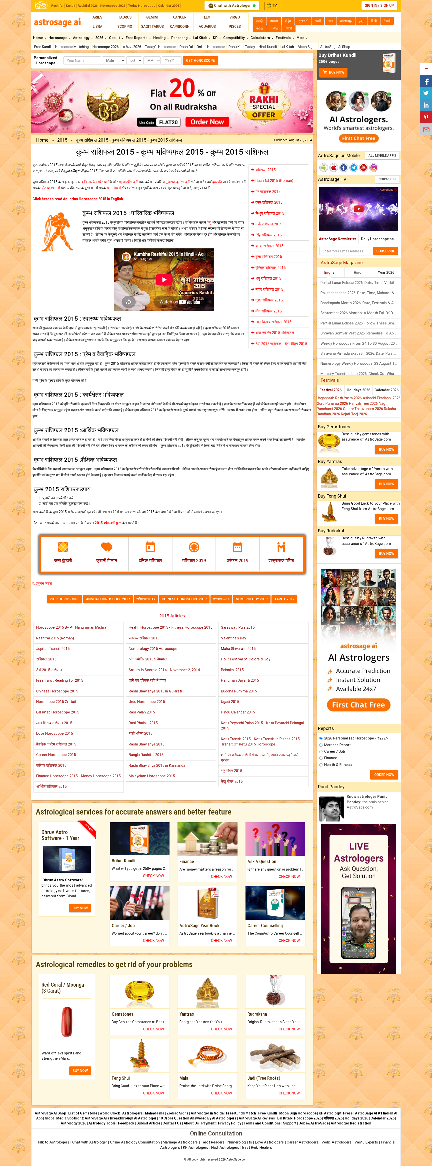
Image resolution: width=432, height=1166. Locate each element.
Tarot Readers (213, 1142)
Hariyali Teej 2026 (364, 403)
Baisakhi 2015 (232, 670)
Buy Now (336, 72)
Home (38, 38)
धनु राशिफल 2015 (267, 278)
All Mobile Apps (382, 155)
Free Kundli (43, 47)
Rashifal (57, 6)
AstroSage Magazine (342, 262)
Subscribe (387, 179)
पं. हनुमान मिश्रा (42, 583)
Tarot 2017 (284, 599)
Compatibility (234, 38)
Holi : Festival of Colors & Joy (245, 659)
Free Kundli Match (241, 1113)
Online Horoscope (210, 47)
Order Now (384, 775)
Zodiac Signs (177, 1113)
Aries (97, 17)
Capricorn (180, 27)
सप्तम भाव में (113, 188)
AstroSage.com (237, 1159)
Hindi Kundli (268, 47)
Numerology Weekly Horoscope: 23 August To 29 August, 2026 (360, 363)
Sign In (371, 6)
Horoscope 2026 (112, 6)
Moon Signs (307, 47)
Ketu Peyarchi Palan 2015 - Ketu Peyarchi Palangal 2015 (262, 725)
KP (215, 38)
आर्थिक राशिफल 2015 (51, 786)
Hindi (358, 272)
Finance (330, 758)
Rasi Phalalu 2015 (143, 723)
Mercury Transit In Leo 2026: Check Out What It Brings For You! (360, 373)
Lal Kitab (287, 47)
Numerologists (240, 1142)
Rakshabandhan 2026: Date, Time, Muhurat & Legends (360, 293)
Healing (159, 38)
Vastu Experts (366, 1142)
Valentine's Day (233, 638)
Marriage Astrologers (181, 1142)
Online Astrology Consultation (135, 1142)
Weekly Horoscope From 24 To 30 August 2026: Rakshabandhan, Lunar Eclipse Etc (360, 343)
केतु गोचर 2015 (231, 781)
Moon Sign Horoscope (297, 1113)
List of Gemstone (82, 1113)
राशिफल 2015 (265, 170)
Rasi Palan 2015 (142, 712)
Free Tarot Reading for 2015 (59, 680)
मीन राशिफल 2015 (268, 311)
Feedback (126, 1123)
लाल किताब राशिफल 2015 (272, 322)
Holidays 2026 (358, 390)
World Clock (110, 1113)
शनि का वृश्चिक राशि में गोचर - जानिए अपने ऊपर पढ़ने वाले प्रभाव (259, 757)
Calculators (260, 38)
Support (289, 1123)
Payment (208, 1123)
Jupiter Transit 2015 (53, 648)
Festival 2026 (331, 390)
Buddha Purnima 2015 (239, 691)
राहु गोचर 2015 (231, 770)
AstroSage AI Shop (335, 47)
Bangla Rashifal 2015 (146, 754)
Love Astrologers (269, 1142)
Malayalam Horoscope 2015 (152, 776)
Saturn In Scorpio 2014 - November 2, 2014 (164, 670)
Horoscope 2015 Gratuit (56, 701)
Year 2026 (386, 272)
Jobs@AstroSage (313, 1123)
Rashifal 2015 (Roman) (273, 180)
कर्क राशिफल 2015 (268, 224)
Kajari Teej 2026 (354, 414)
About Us (191, 1123)
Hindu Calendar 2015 (238, 712)
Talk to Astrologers (53, 1142)
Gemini (152, 17)
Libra (97, 27)
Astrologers (132, 1113)
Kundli (70, 6)
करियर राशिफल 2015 (51, 765)
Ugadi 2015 (230, 701)
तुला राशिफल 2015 (268, 256)
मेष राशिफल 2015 (267, 191)
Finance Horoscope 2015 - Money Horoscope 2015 (78, 776)
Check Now (153, 876)
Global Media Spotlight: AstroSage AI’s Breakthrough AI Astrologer (100, 1118)
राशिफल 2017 (145, 599)
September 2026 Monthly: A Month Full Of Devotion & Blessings (360, 313)
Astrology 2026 (73, 1123)
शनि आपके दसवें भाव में (95, 182)
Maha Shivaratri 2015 (238, 648)
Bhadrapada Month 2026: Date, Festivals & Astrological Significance (360, 303)
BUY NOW (80, 908)
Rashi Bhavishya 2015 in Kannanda (157, 765)
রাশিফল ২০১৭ (221, 599)
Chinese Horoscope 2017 (184, 599)
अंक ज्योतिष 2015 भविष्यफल (274, 332)
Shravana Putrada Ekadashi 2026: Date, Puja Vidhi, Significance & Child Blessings (360, 353)
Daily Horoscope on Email (381, 239)
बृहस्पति (217, 182)
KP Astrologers (196, 1147)
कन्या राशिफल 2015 (268, 246)
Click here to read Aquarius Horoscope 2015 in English (77, 199)
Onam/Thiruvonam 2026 (363, 409)
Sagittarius (152, 27)
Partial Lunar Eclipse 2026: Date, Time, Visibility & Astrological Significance (360, 282)
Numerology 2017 (252, 599)
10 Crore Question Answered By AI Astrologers (197, 1118)
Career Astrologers (302, 1142)
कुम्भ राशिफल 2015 (268, 300)
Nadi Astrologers (225, 1147)
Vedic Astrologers (337, 1142)
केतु (209, 222)
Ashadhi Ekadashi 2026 (381, 398)
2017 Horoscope (65, 599)
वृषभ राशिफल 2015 (268, 202)
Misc (300, 38)
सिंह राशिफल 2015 (268, 235)
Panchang (179, 38)
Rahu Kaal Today (241, 47)
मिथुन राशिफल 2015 (269, 213)
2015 (62, 140)
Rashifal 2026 (88, 6)
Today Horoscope (141, 6)
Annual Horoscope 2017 (108, 599)
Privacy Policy (229, 1123)
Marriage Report (337, 745)
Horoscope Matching (72, 47)
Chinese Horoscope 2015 (57, 691)
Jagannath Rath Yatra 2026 (340, 398)
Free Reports (137, 38)
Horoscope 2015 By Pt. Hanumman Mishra (71, 627)
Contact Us (172, 1123)
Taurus (125, 17)
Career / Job (334, 751)
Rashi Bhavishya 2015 (146, 744)
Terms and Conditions (262, 1123)
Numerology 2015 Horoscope (153, 648)
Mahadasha (154, 1113)
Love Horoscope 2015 (54, 733)
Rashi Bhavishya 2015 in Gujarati (155, 691)
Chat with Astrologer (232, 5)
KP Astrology (330, 1113)
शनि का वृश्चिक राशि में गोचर (147, 680)
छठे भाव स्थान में (50, 188)
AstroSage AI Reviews (257, 1118)
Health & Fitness (338, 764)
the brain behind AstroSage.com (367, 802)
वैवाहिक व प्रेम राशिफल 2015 (56, 744)
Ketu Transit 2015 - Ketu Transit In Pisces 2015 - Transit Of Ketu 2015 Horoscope (261, 741)
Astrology (81, 38)
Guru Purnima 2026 (333, 403)
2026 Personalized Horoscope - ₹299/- (356, 738)
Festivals (284, 38)
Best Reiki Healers (257, 1147)
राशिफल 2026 (131, 47)
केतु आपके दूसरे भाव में (176, 182)
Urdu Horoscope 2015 (147, 701)
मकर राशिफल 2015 (268, 289)
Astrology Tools (102, 1123)
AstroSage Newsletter (337, 239)
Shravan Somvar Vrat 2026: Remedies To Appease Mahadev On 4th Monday (360, 333)
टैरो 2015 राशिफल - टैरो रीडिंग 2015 (280, 343)
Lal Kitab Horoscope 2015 (57, 712)
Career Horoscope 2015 (56, 754)
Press (348, 1113)
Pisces (235, 27)
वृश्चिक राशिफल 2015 (270, 267)
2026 (99, 38)
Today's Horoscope (160, 47)
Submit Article (148, 1123)
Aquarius (207, 27)
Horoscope (58, 38)
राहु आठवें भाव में (128, 182)
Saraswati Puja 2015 (237, 627)
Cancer (179, 17)
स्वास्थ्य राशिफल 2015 (144, 638)
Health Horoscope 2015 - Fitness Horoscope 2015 (170, 627)
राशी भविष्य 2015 (140, 733)
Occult (115, 38)
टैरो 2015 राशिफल (49, 670)
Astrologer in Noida (207, 1113)
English (330, 272)
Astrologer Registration (351, 1123)
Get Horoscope (200, 61)
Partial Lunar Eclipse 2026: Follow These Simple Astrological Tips (360, 323)
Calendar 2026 (168, 6)
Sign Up (387, 6)
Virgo (235, 17)
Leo (207, 17)
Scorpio (124, 27)
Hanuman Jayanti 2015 (240, 680)
